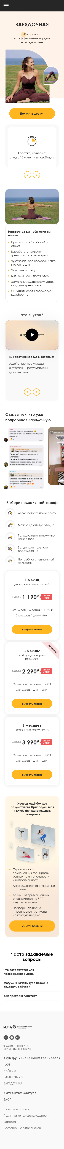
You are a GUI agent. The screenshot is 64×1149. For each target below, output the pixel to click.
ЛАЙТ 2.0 (10, 1071)
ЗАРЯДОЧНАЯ (13, 1083)
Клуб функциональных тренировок (32, 1058)
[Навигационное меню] (6, 6)
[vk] (6, 1037)
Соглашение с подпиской (22, 1128)
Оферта (10, 1122)
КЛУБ (7, 1064)
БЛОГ (7, 1099)
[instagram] (11, 1037)
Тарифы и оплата (16, 1109)
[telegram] (17, 1037)
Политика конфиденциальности (26, 1115)
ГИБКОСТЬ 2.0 (13, 1077)
